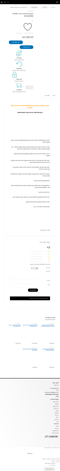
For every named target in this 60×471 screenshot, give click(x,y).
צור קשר (57, 428)
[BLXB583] (45, 43)
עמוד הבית (53, 7)
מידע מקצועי (56, 431)
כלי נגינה (57, 419)
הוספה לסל (14, 42)
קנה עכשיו (25, 47)
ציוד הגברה (45, 7)
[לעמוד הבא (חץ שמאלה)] (53, 461)
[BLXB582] (45, 49)
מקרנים (57, 404)
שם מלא (48, 280)
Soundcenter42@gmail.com (52, 392)
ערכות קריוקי (56, 406)
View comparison (49, 469)
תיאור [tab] (54, 95)
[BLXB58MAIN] (45, 20)
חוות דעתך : (48, 271)
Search (8, 2)
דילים (57, 417)
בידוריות (57, 415)
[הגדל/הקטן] (58, 459)
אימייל (48, 284)
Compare (18, 33)
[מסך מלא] (53, 459)
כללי (58, 422)
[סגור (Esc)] (44, 459)
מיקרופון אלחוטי (34, 7)
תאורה (57, 411)
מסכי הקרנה (56, 402)
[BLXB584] (45, 38)
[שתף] (48, 459)
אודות (57, 426)
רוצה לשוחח (30, 453)
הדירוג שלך (48, 267)
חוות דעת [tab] (47, 95)
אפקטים (57, 413)
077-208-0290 (53, 388)
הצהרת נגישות (55, 433)
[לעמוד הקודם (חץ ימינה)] (58, 461)
